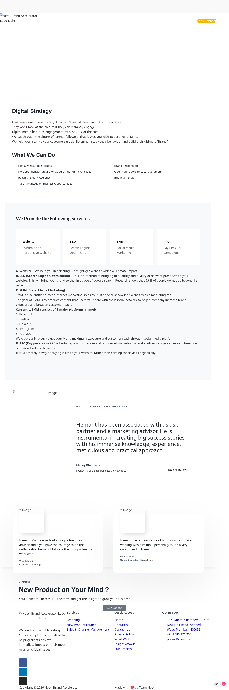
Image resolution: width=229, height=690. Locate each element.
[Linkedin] (23, 672)
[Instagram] (23, 681)
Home (119, 21)
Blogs (169, 21)
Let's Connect (206, 21)
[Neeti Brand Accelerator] (22, 20)
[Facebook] (23, 662)
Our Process (185, 21)
